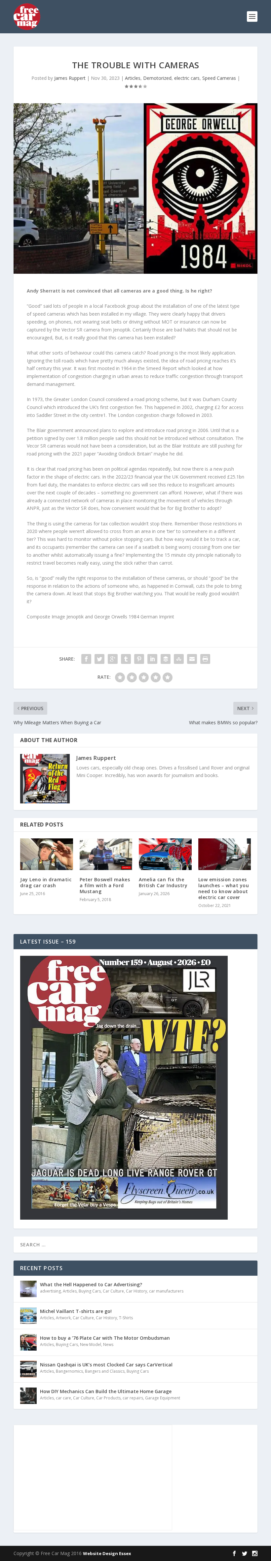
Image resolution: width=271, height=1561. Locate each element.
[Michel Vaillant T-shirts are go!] (28, 1315)
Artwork (63, 1318)
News (108, 1344)
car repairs (133, 1398)
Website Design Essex (107, 1553)
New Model (90, 1344)
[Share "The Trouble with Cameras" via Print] (205, 659)
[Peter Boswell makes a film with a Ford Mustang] (106, 854)
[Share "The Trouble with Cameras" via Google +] (112, 659)
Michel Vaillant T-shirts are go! (76, 1311)
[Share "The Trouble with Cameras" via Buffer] (165, 659)
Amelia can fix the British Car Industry (163, 882)
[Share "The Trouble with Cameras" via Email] (192, 659)
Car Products (108, 1398)
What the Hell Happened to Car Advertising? (91, 1284)
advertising (50, 1291)
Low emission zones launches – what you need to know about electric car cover (223, 888)
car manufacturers (166, 1291)
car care (63, 1398)
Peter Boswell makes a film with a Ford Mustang (105, 885)
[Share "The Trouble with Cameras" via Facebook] (86, 659)
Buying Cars (90, 1291)
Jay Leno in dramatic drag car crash (45, 882)
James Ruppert (70, 78)
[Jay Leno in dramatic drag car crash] (46, 854)
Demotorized (157, 78)
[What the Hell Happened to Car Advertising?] (28, 1289)
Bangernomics (69, 1371)
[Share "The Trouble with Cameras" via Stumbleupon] (178, 659)
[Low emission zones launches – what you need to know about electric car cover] (224, 854)
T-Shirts (126, 1318)
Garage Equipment (162, 1398)
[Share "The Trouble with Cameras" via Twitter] (99, 659)
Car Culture (113, 1291)
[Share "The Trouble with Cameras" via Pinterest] (139, 659)
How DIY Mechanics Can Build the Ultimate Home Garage (106, 1391)
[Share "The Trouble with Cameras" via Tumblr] (126, 659)
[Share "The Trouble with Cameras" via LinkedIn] (152, 659)
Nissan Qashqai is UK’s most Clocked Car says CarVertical (106, 1364)
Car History (136, 1291)
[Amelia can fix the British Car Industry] (165, 854)
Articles (132, 78)
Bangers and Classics (105, 1371)
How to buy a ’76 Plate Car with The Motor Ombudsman (105, 1338)
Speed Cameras (219, 78)
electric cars (187, 78)
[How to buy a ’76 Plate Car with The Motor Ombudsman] (28, 1342)
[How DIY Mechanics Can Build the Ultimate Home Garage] (28, 1396)
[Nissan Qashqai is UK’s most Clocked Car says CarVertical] (28, 1369)
